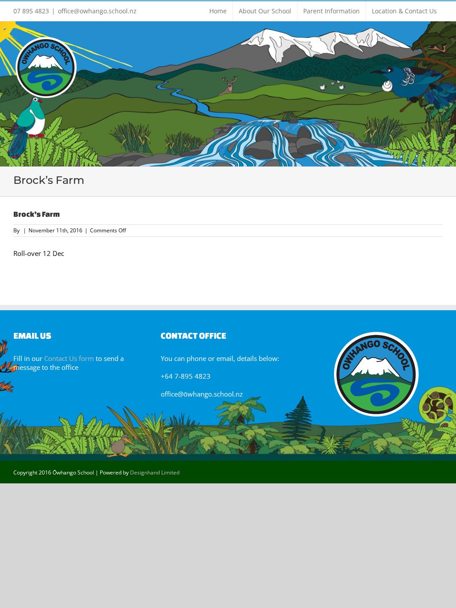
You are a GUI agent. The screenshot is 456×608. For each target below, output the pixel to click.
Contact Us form (69, 358)
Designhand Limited (154, 472)
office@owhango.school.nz (97, 11)
